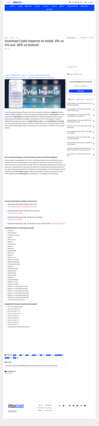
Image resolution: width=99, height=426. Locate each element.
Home (13, 6)
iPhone (12, 37)
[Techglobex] (88, 2)
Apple (20, 6)
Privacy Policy (49, 410)
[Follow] (85, 2)
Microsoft (29, 6)
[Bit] (70, 2)
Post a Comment (8, 373)
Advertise (49, 407)
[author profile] (8, 48)
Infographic (85, 6)
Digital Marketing (73, 6)
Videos (41, 410)
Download (11, 204)
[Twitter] (81, 2)
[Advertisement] (49, 24)
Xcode (39, 173)
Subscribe (80, 91)
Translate (92, 37)
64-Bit (48, 223)
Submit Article (41, 407)
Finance (55, 6)
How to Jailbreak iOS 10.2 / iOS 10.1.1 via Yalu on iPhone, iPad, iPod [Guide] (28, 75)
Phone (62, 6)
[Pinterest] (75, 2)
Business (46, 6)
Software (50, 9)
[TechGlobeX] (17, 3)
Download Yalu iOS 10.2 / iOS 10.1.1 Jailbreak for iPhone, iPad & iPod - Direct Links (30, 77)
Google (38, 6)
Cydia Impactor (28, 160)
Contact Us (49, 405)
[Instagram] (72, 2)
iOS (17, 37)
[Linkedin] (78, 2)
